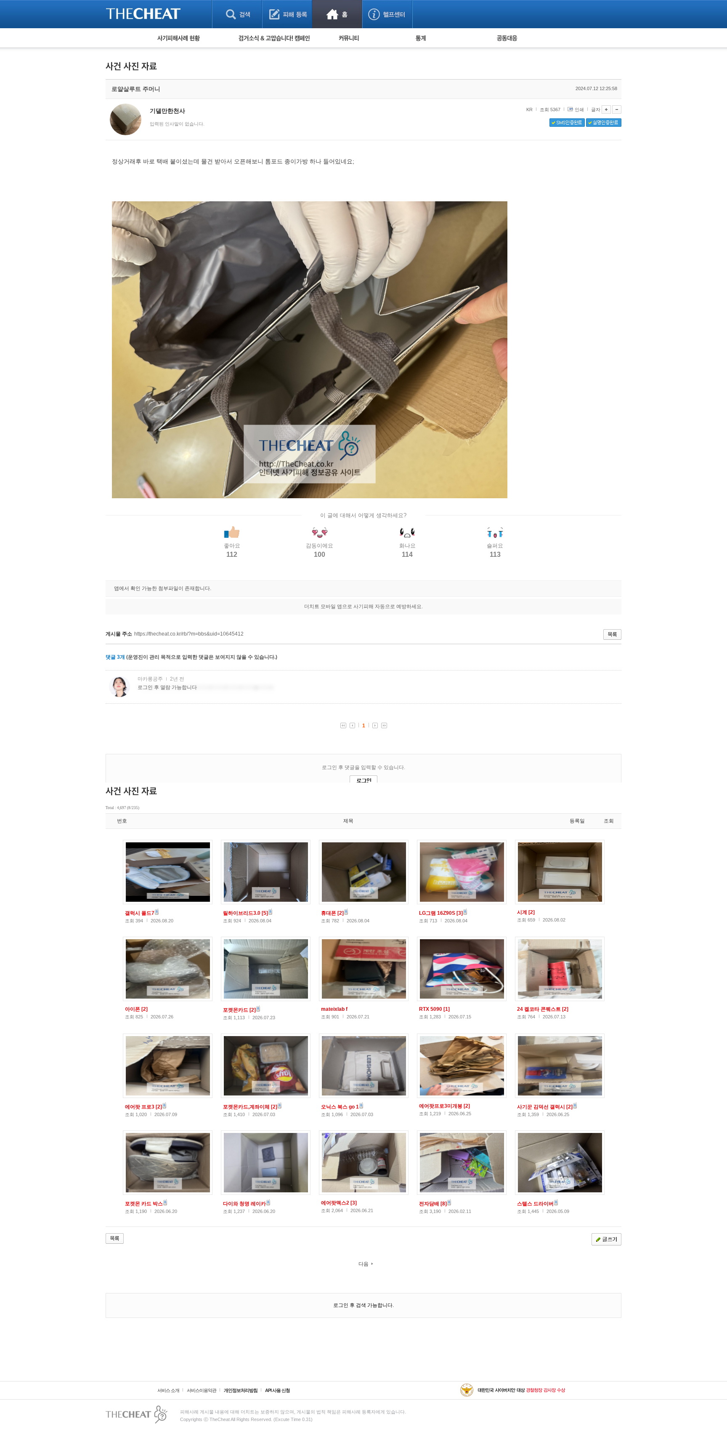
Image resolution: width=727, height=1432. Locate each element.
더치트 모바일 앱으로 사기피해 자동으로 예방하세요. (363, 606)
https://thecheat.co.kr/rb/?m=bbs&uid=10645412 (189, 634)
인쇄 (579, 109)
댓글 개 (115, 657)
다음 (363, 1264)
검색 (237, 14)
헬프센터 (387, 14)
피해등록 (287, 14)
